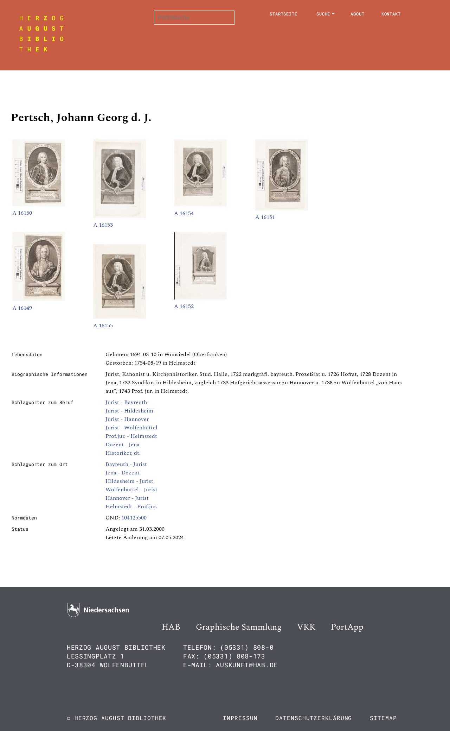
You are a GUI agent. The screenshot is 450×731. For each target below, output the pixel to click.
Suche (323, 14)
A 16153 (103, 225)
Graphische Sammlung (239, 627)
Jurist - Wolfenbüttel (131, 427)
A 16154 (184, 213)
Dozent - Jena (122, 444)
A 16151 (265, 217)
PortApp (347, 627)
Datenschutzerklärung (313, 717)
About (358, 14)
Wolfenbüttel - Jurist (131, 489)
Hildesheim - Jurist (129, 481)
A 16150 (22, 213)
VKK (306, 627)
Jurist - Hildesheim (129, 411)
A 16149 (22, 308)
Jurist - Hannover (127, 419)
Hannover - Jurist (127, 498)
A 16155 (103, 325)
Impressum (240, 717)
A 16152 (184, 306)
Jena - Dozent (122, 472)
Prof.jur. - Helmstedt (131, 436)
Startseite (283, 14)
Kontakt (391, 14)
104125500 (134, 517)
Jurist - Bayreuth (126, 402)
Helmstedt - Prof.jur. (131, 506)
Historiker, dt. (123, 453)
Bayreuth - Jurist (126, 464)
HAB (171, 627)
